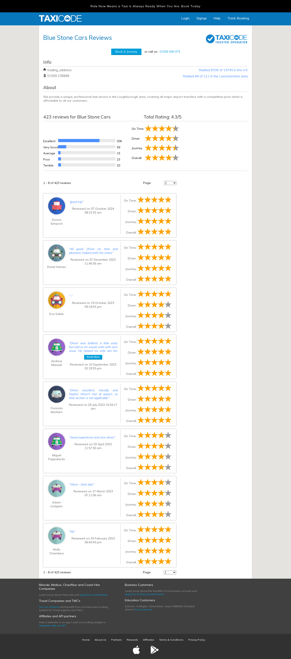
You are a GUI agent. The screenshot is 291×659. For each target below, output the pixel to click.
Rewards (132, 639)
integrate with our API (52, 625)
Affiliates (148, 639)
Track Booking (238, 18)
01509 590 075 (170, 51)
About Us (100, 639)
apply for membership (93, 594)
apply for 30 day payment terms (144, 594)
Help (216, 18)
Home (86, 639)
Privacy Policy (196, 639)
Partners (116, 639)
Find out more (143, 609)
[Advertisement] (213, 145)
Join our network (49, 606)
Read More (93, 357)
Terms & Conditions (171, 639)
